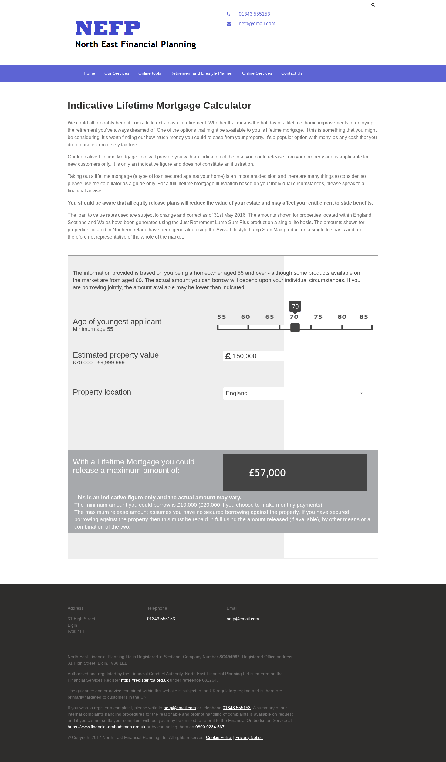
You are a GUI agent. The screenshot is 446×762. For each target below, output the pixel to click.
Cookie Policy (219, 737)
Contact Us (291, 73)
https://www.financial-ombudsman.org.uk (106, 726)
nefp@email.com (256, 23)
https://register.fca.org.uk (145, 680)
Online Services (257, 73)
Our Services (116, 73)
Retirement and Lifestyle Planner (201, 73)
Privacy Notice (249, 737)
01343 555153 (254, 14)
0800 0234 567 (210, 726)
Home (89, 73)
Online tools (149, 73)
